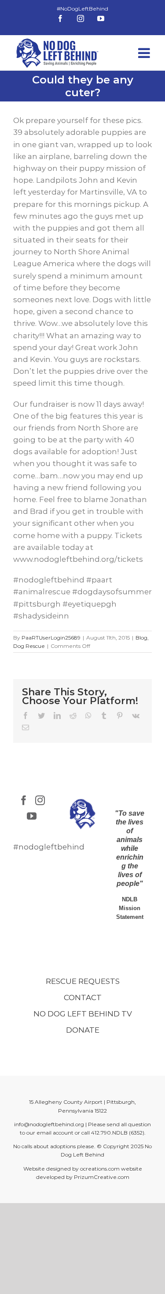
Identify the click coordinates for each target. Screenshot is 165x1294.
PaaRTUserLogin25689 (51, 637)
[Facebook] (24, 800)
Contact (83, 997)
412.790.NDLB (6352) (117, 1132)
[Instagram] (40, 800)
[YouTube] (32, 816)
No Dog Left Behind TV (82, 1013)
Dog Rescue (29, 646)
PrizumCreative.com (101, 1177)
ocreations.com (100, 1168)
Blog (141, 637)
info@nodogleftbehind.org (49, 1124)
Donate (82, 1030)
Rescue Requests (83, 981)
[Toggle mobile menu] (145, 53)
